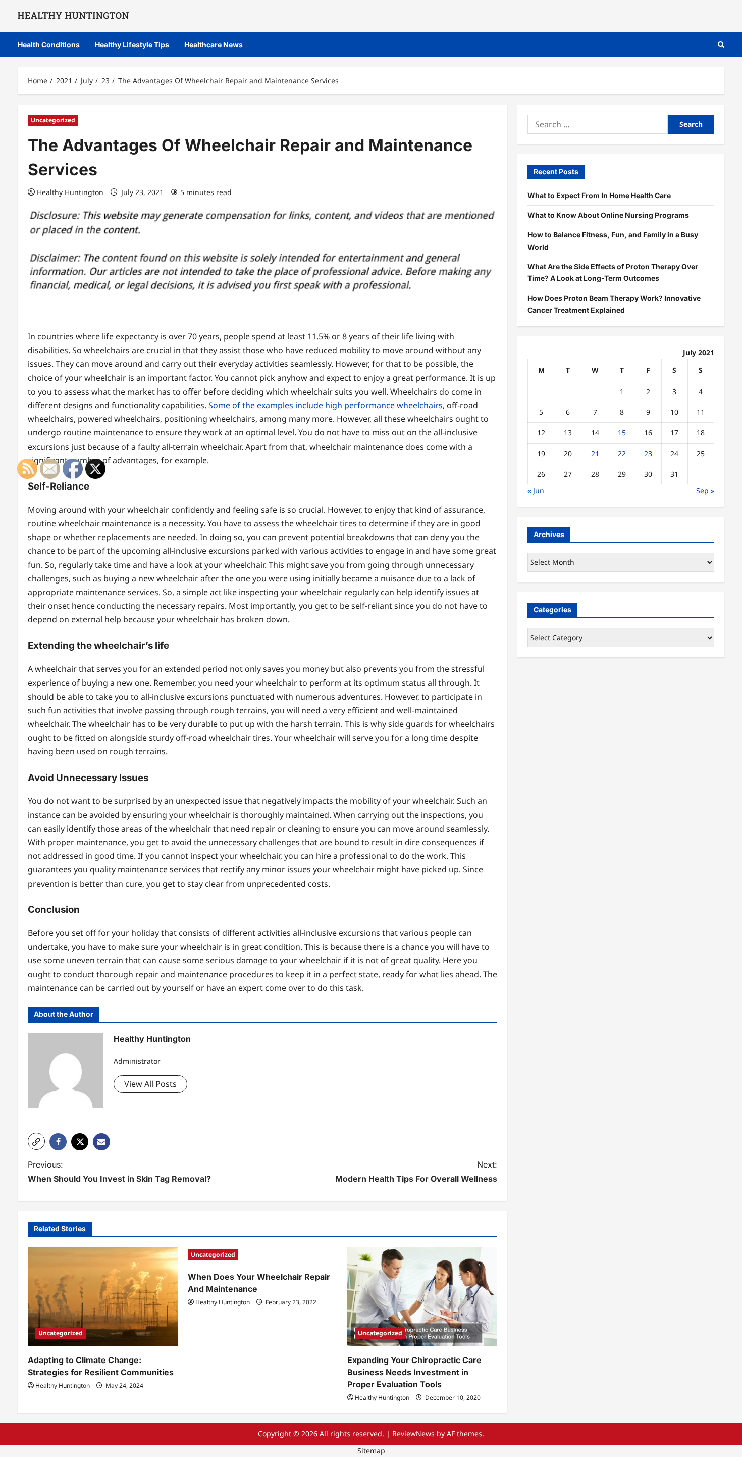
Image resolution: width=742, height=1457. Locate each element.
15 (622, 433)
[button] (721, 45)
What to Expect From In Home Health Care (599, 195)
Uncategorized (53, 120)
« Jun (535, 490)
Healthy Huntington (70, 192)
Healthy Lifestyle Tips (132, 44)
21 (595, 453)
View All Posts (150, 1083)
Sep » (705, 490)
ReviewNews (413, 1433)
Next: (416, 1171)
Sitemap (371, 1450)
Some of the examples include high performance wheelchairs (325, 405)
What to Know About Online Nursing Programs (608, 215)
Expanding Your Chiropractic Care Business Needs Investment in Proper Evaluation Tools (414, 1372)
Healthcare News (213, 44)
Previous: (119, 1171)
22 (622, 453)
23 (648, 453)
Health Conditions (49, 44)
